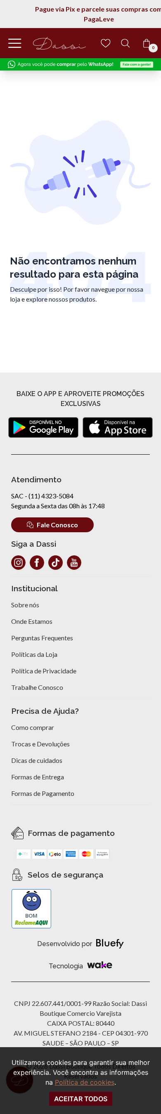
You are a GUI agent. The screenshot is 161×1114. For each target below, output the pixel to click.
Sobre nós (25, 605)
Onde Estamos (31, 621)
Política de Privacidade (43, 671)
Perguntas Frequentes (42, 638)
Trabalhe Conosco (37, 687)
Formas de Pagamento (42, 793)
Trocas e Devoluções (40, 744)
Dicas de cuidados (36, 760)
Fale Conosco (57, 525)
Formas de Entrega (37, 777)
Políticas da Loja (34, 654)
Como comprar (32, 727)
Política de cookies (84, 1082)
